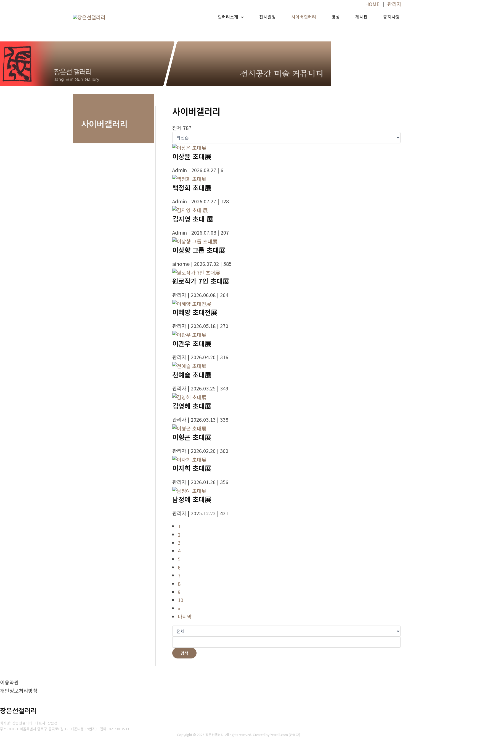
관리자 (394, 3)
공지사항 (391, 16)
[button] (241, 16)
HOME (372, 3)
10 (180, 599)
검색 (184, 653)
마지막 (185, 616)
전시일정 (267, 16)
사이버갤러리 (303, 16)
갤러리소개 (228, 16)
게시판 (361, 16)
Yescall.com (279, 734)
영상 (336, 16)
